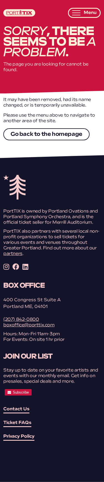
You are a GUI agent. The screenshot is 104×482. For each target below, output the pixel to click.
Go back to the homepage (46, 134)
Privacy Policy (18, 436)
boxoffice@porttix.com (29, 325)
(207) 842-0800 (21, 319)
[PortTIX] (14, 198)
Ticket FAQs (17, 423)
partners (12, 254)
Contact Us (16, 409)
